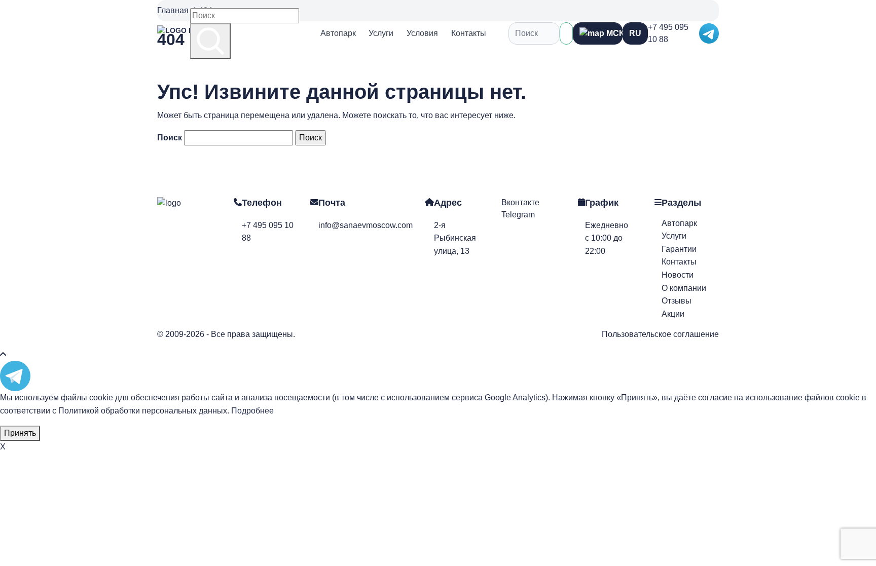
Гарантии (679, 249)
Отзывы (676, 300)
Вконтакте (520, 202)
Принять (20, 433)
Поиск (169, 137)
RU (635, 33)
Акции (673, 314)
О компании (684, 288)
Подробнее (252, 410)
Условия (422, 33)
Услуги (381, 33)
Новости (678, 275)
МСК (613, 33)
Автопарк (338, 33)
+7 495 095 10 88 (668, 33)
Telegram (518, 214)
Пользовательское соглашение (660, 334)
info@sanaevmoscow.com (365, 225)
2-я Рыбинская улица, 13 (455, 238)
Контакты (468, 33)
